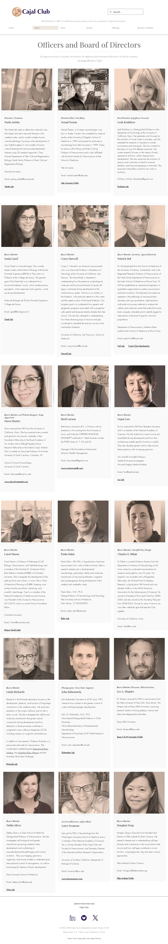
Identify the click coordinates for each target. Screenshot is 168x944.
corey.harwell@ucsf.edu (77, 346)
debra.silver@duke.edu (22, 882)
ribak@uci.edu (130, 626)
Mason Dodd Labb (12, 630)
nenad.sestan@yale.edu (77, 175)
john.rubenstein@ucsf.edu (79, 744)
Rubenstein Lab (68, 752)
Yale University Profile (70, 183)
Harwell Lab (66, 353)
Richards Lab (11, 764)
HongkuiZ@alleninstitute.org (135, 870)
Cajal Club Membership (138, 346)
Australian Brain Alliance (28, 752)
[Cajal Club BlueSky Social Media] (84, 918)
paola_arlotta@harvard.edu (22, 179)
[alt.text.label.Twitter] (95, 918)
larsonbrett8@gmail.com (77, 460)
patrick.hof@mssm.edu (133, 338)
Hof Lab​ (121, 346)
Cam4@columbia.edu (20, 622)
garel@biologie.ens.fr (19, 311)
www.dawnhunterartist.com (16, 481)
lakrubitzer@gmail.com (143, 178)
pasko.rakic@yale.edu (76, 610)
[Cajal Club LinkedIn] (72, 918)
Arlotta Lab (9, 186)
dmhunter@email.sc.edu (20, 474)
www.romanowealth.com (72, 468)
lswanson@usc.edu (76, 871)
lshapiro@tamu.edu (131, 729)
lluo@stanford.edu (131, 471)
